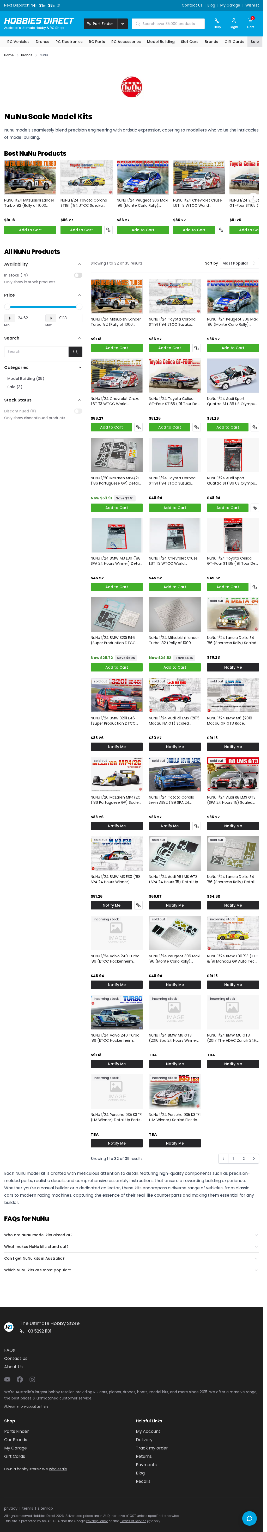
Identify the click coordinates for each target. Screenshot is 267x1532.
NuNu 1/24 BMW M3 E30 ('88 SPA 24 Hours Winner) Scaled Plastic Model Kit (116, 879)
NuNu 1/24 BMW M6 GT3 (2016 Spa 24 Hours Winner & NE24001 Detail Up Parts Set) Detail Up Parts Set (173, 1038)
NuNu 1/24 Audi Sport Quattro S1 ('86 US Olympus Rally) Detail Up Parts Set (232, 480)
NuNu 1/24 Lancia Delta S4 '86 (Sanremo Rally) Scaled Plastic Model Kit (231, 640)
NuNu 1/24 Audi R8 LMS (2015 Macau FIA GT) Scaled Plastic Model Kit (174, 720)
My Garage (230, 5)
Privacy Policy (97, 1521)
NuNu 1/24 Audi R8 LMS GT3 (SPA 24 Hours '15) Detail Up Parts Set (173, 879)
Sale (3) (14, 387)
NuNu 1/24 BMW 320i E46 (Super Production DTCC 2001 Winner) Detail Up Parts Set (116, 640)
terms (27, 1508)
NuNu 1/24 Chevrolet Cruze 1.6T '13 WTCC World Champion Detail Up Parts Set (173, 561)
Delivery (144, 1440)
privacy (10, 1508)
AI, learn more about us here (26, 1406)
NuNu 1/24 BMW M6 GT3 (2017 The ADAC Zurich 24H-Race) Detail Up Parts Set (232, 1038)
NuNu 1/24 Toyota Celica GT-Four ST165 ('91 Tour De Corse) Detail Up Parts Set (231, 561)
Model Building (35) (25, 378)
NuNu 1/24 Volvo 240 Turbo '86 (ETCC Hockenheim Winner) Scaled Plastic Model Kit (115, 1038)
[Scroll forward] (253, 197)
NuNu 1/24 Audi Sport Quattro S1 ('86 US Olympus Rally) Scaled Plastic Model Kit (232, 401)
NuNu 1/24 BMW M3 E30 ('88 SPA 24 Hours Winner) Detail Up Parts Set (116, 561)
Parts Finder (16, 1431)
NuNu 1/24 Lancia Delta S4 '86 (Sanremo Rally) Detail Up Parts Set (230, 879)
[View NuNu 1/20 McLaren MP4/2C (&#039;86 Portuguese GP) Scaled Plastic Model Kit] (117, 774)
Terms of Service (133, 1521)
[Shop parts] (108, 230)
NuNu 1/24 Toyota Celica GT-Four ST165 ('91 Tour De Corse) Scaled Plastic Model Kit (174, 401)
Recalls (143, 1481)
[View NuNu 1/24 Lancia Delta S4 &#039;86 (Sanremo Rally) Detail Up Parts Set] (233, 853)
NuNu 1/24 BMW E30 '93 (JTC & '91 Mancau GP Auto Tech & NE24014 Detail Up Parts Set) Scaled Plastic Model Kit (232, 958)
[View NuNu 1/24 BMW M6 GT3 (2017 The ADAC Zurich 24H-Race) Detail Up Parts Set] (233, 1012)
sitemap (45, 1508)
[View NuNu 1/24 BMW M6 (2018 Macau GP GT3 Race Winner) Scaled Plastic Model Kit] (233, 695)
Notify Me (233, 667)
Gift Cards (14, 1456)
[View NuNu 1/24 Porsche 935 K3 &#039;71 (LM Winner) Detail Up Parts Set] (117, 1091)
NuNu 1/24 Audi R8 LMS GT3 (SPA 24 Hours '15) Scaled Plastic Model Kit (231, 800)
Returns (144, 1456)
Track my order (152, 1448)
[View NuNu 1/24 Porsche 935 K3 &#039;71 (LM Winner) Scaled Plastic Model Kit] (175, 1091)
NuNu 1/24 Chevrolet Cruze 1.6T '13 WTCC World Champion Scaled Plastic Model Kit (197, 203)
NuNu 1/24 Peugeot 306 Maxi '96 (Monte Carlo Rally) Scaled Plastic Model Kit (142, 203)
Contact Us (192, 5)
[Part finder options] (122, 23)
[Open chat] (249, 1518)
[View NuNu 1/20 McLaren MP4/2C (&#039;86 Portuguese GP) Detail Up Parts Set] (117, 455)
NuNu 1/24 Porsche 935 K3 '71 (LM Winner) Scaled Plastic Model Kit (175, 1117)
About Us (13, 1367)
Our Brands (15, 1440)
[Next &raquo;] (254, 1159)
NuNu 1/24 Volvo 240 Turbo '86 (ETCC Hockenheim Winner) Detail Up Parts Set (115, 958)
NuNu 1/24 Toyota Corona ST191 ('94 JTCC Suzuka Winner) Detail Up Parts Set (173, 480)
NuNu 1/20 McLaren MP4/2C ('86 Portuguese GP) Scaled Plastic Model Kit (116, 800)
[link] (223, 1160)
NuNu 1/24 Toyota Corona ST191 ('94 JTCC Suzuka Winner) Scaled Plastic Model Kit (83, 203)
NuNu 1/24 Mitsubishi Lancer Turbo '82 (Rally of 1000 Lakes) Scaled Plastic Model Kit (29, 203)
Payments (146, 1465)
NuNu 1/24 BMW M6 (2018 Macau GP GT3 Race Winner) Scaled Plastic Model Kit (229, 720)
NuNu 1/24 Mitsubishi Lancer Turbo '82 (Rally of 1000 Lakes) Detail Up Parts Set (174, 640)
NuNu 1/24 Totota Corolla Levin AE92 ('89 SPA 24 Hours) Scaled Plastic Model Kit (174, 800)
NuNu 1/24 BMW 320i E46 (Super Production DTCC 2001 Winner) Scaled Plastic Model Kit (115, 720)
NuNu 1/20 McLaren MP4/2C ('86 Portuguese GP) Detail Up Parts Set (116, 480)
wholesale (58, 1469)
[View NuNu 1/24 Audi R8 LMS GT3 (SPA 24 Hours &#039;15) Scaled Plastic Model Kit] (233, 774)
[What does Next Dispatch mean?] (58, 5)
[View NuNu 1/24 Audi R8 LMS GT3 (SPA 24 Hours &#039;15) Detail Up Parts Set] (175, 853)
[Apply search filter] (75, 352)
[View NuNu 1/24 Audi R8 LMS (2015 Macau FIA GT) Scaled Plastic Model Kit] (175, 695)
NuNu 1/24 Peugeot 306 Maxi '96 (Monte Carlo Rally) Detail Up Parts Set (174, 958)
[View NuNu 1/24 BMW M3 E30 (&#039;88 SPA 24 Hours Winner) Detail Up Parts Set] (117, 535)
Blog (211, 5)
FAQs (9, 1350)
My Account (148, 1431)
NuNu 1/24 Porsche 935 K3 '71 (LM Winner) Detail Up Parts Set (116, 1117)
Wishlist (252, 5)
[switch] (78, 275)
